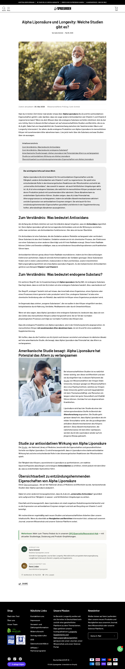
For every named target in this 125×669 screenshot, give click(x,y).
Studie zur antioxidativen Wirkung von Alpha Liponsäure (46, 156)
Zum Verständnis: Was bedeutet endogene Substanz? (45, 150)
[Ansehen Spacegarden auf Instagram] (9, 659)
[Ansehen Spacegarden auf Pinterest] (20, 659)
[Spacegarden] (62, 8)
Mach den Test (13, 616)
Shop (10, 610)
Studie (66, 380)
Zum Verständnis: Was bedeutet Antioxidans (41, 147)
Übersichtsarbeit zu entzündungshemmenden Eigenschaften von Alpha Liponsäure (58, 159)
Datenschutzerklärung (40, 643)
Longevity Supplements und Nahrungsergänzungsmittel (65, 634)
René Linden (34, 566)
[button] (3, 8)
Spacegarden (57, 664)
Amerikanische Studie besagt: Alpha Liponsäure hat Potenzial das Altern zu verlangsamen (60, 153)
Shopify (74, 664)
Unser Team (12, 624)
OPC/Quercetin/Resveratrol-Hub (83, 533)
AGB (32, 639)
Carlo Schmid (34, 550)
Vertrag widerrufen (38, 635)
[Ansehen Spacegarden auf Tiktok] (15, 659)
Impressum (35, 620)
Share (25, 584)
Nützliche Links (38, 610)
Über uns (11, 620)
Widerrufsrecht (37, 631)
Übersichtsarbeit (31, 484)
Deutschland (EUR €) (61, 660)
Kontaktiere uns (37, 616)
